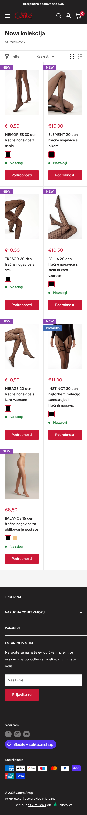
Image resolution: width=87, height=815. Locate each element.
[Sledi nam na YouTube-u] (26, 734)
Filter (16, 56)
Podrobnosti (22, 175)
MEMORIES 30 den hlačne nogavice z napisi (20, 140)
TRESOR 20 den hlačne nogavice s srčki (19, 264)
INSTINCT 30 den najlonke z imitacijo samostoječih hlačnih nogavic (64, 397)
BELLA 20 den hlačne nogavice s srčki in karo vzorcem (63, 267)
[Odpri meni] (7, 16)
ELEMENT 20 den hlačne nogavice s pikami (63, 140)
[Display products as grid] (72, 56)
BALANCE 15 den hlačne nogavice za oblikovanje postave (21, 524)
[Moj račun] (68, 15)
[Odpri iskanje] (59, 15)
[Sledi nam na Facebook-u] (8, 734)
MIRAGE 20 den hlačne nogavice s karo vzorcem (19, 394)
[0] (78, 16)
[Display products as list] (80, 56)
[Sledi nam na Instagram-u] (17, 734)
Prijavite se (22, 694)
